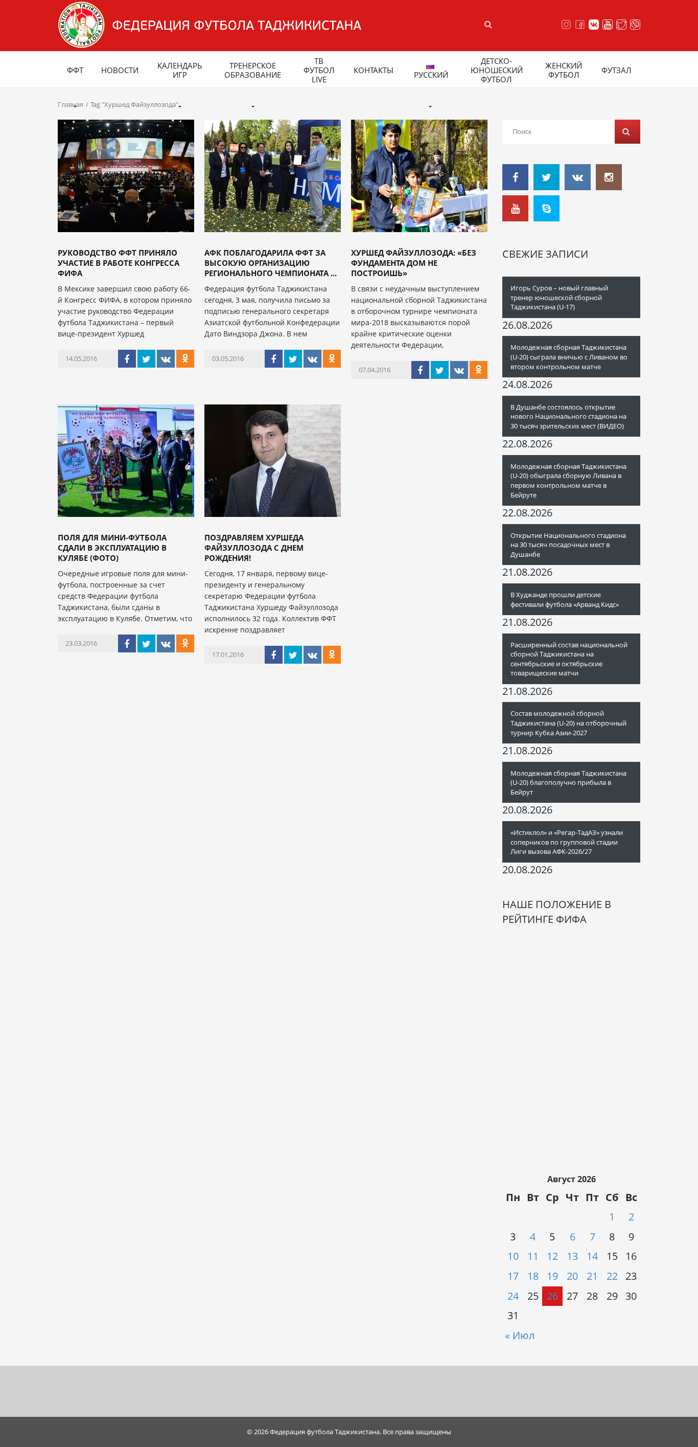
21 (592, 1276)
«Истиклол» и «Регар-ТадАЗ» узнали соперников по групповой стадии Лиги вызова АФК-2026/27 (566, 842)
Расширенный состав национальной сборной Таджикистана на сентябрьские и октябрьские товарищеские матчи (568, 659)
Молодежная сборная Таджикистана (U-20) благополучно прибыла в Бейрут (568, 782)
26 (552, 1296)
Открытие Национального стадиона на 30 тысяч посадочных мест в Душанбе (568, 545)
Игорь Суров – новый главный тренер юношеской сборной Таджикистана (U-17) (559, 297)
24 (513, 1296)
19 (552, 1276)
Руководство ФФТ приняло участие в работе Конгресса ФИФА (118, 262)
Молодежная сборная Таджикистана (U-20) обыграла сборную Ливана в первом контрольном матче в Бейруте (568, 481)
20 (572, 1276)
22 (612, 1276)
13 (572, 1256)
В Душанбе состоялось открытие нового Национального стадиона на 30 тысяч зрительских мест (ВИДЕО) (568, 416)
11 (533, 1256)
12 (552, 1256)
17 (513, 1276)
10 (513, 1256)
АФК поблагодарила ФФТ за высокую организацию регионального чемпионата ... (270, 262)
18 (533, 1276)
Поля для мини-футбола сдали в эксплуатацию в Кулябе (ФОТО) (112, 547)
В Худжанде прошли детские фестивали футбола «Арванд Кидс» (564, 599)
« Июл (519, 1335)
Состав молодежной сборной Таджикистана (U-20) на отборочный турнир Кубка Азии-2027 (568, 723)
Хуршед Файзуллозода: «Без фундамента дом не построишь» (413, 262)
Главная (70, 104)
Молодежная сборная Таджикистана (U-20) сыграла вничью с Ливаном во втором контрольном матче (568, 357)
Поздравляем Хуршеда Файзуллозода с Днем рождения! (254, 547)
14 (592, 1256)
